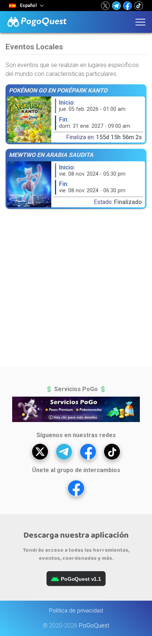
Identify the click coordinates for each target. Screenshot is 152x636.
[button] (105, 5)
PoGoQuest (94, 625)
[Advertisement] (76, 289)
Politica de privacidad (76, 610)
